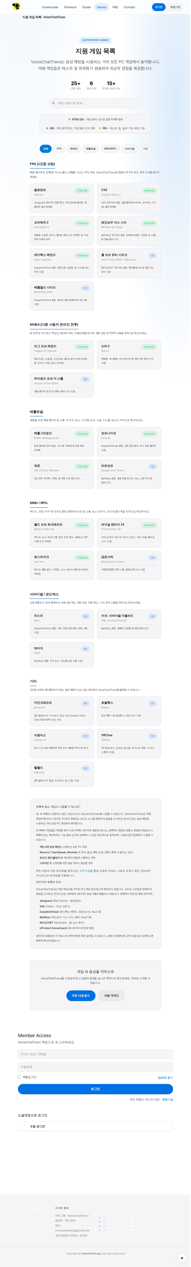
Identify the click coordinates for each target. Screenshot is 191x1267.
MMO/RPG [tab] (110, 148)
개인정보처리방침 (35, 1209)
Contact (129, 7)
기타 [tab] (145, 148)
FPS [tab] (59, 148)
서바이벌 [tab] (129, 148)
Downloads (50, 7)
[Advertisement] (95, 1164)
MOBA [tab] (73, 148)
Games (102, 7)
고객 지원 (84, 870)
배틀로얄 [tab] (91, 148)
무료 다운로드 (81, 996)
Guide (86, 7)
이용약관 (17, 1218)
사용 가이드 (111, 996)
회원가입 (175, 7)
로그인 (158, 7)
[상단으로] (182, 1258)
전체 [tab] (45, 148)
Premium (70, 7)
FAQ (115, 7)
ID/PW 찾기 (165, 1078)
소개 (15, 1209)
